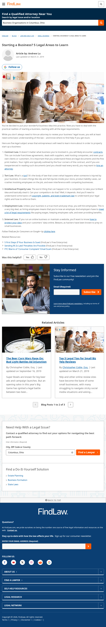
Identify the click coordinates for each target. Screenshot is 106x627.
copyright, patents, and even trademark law (53, 195)
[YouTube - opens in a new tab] (13, 562)
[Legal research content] (101, 597)
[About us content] (101, 572)
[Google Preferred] (49, 562)
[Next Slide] (70, 404)
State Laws (13, 484)
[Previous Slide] (35, 404)
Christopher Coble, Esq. (75, 367)
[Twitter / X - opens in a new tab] (22, 562)
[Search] (101, 4)
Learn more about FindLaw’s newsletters (68, 304)
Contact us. (12, 530)
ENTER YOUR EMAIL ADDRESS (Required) (20, 541)
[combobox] (40, 452)
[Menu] (3, 4)
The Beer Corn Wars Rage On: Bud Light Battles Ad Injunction (26, 360)
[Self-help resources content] (101, 588)
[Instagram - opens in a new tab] (31, 562)
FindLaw (5, 36)
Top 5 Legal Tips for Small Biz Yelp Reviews (77, 360)
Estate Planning (15, 475)
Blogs (14, 36)
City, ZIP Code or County (18, 447)
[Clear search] (72, 452)
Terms (4, 620)
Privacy (14, 620)
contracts (98, 152)
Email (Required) (62, 286)
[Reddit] (40, 562)
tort (25, 175)
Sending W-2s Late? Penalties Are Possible (25, 245)
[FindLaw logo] (15, 4)
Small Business (43, 36)
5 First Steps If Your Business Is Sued (22, 242)
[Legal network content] (101, 605)
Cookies (37, 620)
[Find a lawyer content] (101, 580)
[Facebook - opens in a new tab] (4, 562)
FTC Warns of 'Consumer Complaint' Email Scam (28, 249)
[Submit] (88, 546)
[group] (53, 367)
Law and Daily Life (27, 36)
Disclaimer (25, 620)
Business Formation (17, 480)
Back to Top (54, 500)
